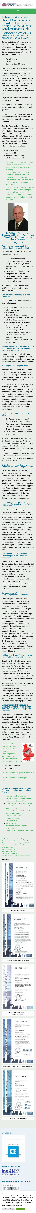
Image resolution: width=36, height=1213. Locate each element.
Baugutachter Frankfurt (8, 851)
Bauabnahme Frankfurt (8, 847)
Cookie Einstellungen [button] (8, 1209)
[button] (18, 11)
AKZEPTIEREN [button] (20, 1209)
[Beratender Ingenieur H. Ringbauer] (18, 4)
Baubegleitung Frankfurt (9, 849)
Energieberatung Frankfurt (9, 853)
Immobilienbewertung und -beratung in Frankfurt (16, 856)
